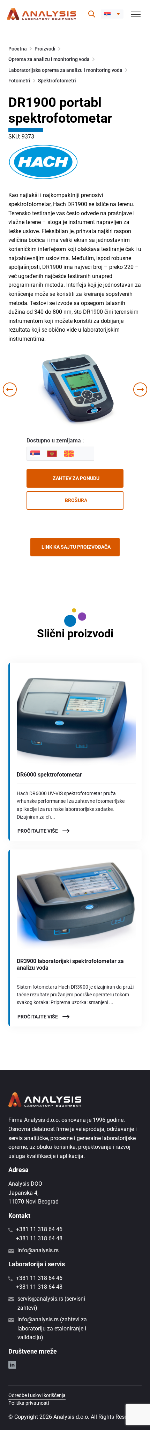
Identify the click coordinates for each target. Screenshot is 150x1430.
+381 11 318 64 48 (39, 1238)
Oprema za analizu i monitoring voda (49, 59)
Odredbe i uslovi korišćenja (37, 1395)
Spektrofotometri (57, 80)
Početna (17, 49)
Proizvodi (45, 49)
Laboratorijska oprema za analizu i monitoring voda (65, 70)
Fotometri (19, 80)
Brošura (76, 500)
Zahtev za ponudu (76, 478)
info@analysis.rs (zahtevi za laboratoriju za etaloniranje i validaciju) (52, 1328)
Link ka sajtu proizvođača (76, 547)
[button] (112, 14)
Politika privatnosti (28, 1403)
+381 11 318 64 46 (39, 1229)
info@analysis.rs (38, 1250)
